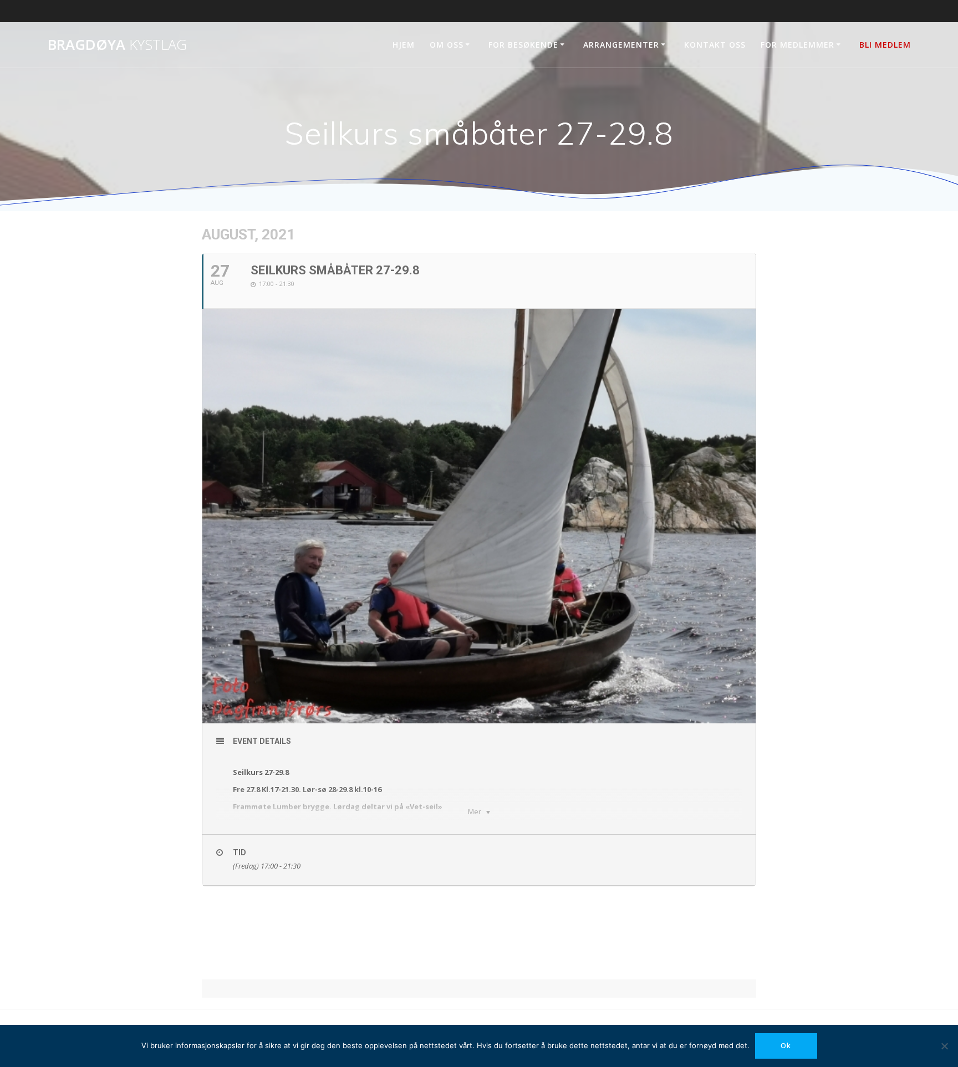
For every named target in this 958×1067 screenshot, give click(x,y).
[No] (944, 1045)
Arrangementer (621, 44)
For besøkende (523, 44)
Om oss (446, 44)
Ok (786, 1045)
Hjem (404, 44)
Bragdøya (117, 45)
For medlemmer (797, 44)
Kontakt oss (715, 44)
